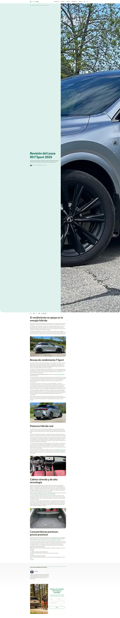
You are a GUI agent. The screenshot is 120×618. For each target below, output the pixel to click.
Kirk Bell (34, 165)
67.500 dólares (44, 540)
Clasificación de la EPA (59, 449)
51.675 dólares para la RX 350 (54, 537)
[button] (57, 2)
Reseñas (38, 5)
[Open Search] (84, 1)
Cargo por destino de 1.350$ (55, 540)
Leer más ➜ (32, 550)
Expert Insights (34, 5)
